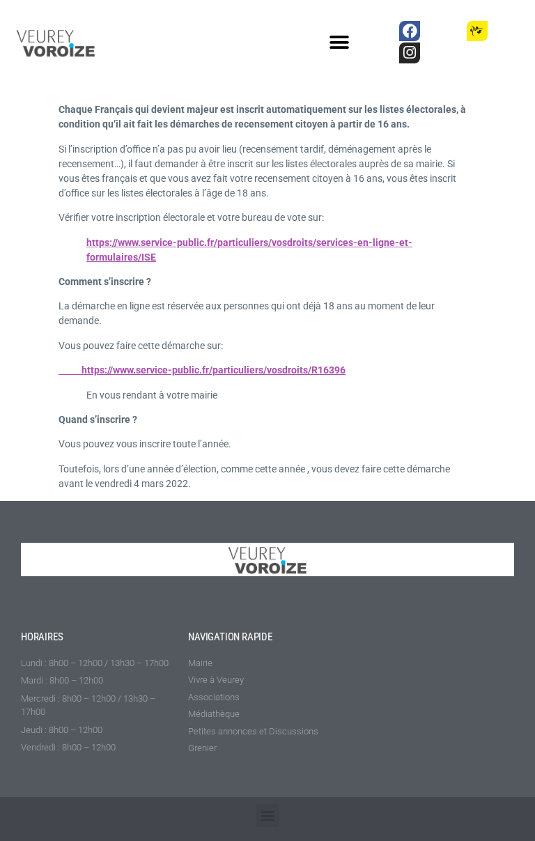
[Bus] (443, 31)
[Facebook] (409, 31)
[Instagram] (409, 53)
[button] (339, 43)
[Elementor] (511, 31)
